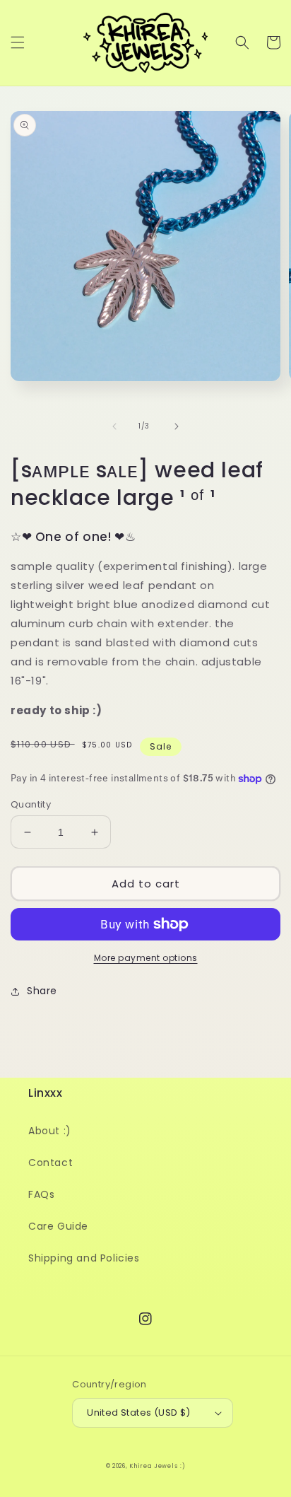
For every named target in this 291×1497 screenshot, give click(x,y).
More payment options (146, 958)
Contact (50, 1162)
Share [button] (42, 991)
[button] (17, 42)
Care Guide (58, 1226)
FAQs (41, 1194)
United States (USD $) (138, 1412)
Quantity (31, 804)
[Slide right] (176, 426)
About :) (49, 1131)
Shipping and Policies (84, 1258)
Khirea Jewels (153, 1466)
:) (182, 1466)
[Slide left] (114, 426)
